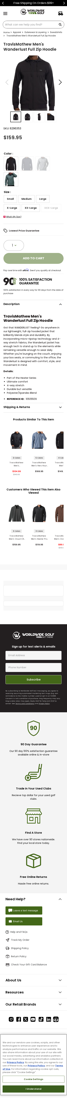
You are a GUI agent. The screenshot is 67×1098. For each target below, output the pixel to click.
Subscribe (34, 680)
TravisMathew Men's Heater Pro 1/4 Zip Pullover (39, 538)
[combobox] (33, 24)
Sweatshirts (56, 32)
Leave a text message (25, 910)
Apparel (17, 32)
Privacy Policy (44, 703)
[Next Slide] (64, 3)
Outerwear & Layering (35, 32)
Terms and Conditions (24, 703)
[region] (33, 1064)
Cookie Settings (33, 1079)
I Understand (34, 1089)
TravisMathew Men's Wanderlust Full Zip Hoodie (16, 464)
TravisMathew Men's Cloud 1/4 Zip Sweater (16, 538)
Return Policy (18, 956)
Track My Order (20, 940)
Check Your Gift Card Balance (29, 964)
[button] (11, 164)
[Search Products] (61, 24)
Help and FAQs (18, 932)
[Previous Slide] (3, 3)
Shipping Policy (20, 948)
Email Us (18, 921)
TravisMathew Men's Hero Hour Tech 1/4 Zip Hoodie (39, 464)
